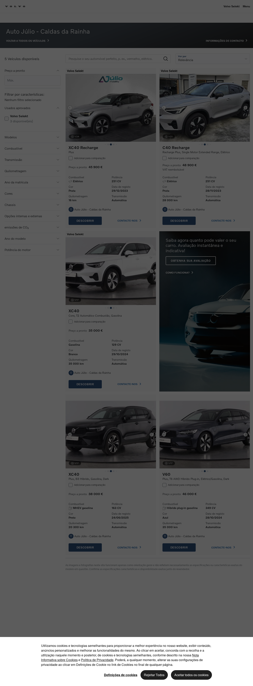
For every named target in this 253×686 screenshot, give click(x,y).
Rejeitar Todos (154, 675)
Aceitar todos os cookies (191, 675)
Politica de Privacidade (97, 660)
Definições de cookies (120, 675)
